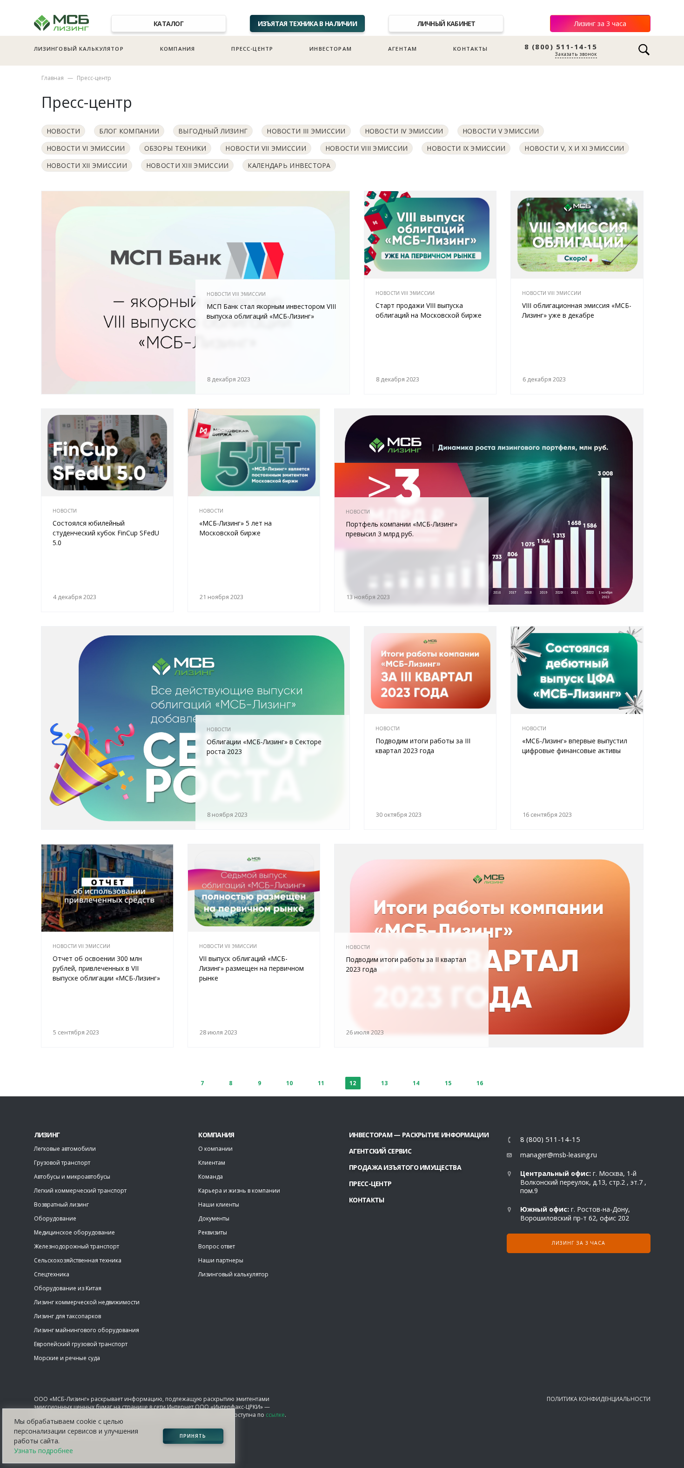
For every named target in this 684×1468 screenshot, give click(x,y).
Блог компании (129, 131)
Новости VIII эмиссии (366, 148)
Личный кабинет (446, 23)
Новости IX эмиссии (466, 148)
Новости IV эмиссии (404, 131)
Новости (63, 131)
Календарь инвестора (289, 165)
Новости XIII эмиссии (187, 165)
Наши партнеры (220, 1260)
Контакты (470, 48)
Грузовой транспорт (62, 1163)
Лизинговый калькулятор (79, 48)
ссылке (275, 1415)
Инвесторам (330, 48)
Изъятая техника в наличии (307, 23)
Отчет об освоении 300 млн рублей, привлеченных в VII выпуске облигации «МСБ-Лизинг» (106, 968)
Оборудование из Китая (67, 1288)
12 (352, 1083)
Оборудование (55, 1218)
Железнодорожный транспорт (76, 1246)
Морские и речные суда (67, 1358)
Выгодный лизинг (213, 131)
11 (321, 1083)
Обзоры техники (175, 148)
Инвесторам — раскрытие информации (419, 1134)
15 (448, 1083)
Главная (52, 78)
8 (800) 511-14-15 (560, 46)
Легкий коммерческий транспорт (80, 1190)
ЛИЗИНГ (47, 1134)
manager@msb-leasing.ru (558, 1154)
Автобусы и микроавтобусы (72, 1177)
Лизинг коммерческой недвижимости (87, 1302)
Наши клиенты (218, 1204)
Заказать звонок (576, 54)
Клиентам (211, 1163)
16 (479, 1083)
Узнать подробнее (43, 1450)
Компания (177, 48)
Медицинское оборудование (74, 1232)
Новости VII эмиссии (265, 148)
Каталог (168, 23)
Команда (210, 1177)
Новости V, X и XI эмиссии (574, 148)
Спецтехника (51, 1274)
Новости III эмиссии (306, 131)
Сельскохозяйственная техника (77, 1260)
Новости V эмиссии (501, 131)
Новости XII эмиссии (87, 165)
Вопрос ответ (216, 1246)
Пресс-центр (252, 48)
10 (289, 1083)
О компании (215, 1149)
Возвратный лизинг (61, 1204)
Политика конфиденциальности (598, 1399)
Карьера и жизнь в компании (239, 1190)
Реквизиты (212, 1232)
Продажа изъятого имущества (405, 1167)
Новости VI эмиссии (86, 148)
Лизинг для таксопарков (67, 1316)
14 (416, 1083)
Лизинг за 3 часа (600, 23)
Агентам (402, 48)
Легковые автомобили (65, 1149)
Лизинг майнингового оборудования (86, 1330)
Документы (213, 1218)
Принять (193, 1436)
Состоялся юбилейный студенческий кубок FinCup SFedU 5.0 (106, 533)
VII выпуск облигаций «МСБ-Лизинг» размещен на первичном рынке (251, 968)
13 (384, 1083)
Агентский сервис (380, 1151)
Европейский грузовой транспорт (80, 1344)
